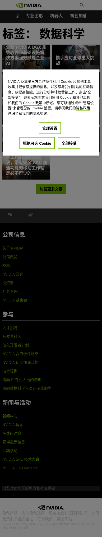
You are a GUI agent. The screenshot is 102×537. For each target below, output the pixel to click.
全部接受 (69, 143)
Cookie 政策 (32, 102)
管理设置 (49, 128)
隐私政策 (83, 108)
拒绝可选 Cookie (37, 143)
